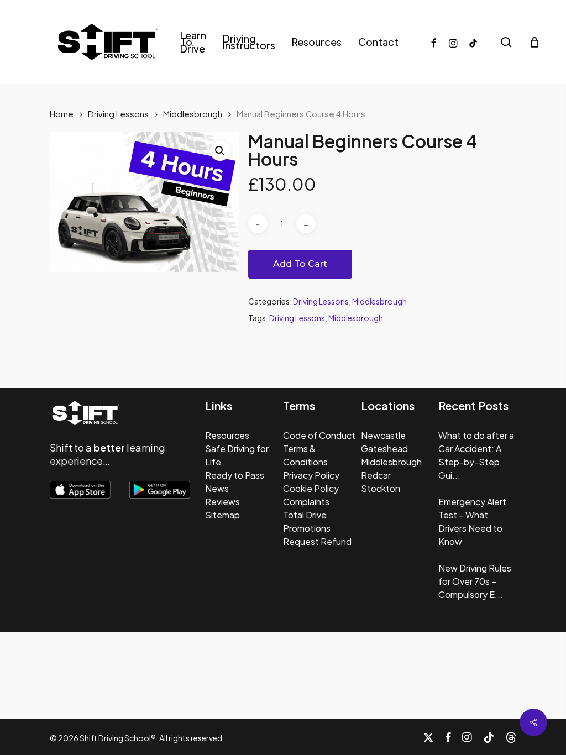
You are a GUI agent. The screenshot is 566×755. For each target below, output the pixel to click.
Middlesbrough (192, 114)
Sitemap (222, 515)
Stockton (380, 488)
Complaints (306, 501)
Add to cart (300, 264)
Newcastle (383, 435)
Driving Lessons (118, 114)
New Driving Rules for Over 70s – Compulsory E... (474, 581)
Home (62, 114)
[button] (220, 151)
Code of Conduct (319, 435)
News (217, 488)
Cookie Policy (311, 488)
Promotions (307, 528)
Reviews (222, 501)
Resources (227, 435)
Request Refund (317, 541)
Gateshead (384, 448)
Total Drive (305, 515)
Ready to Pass (234, 475)
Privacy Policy (311, 475)
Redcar (376, 475)
